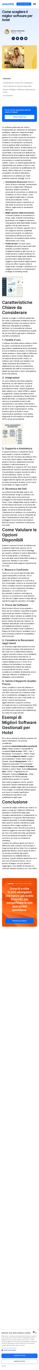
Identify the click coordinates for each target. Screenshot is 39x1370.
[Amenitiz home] (8, 4)
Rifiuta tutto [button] (19, 1361)
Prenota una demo (24, 4)
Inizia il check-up (19, 117)
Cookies (3, 1366)
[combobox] (34, 1332)
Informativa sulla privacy (8, 1348)
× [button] (35, 1333)
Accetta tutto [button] (19, 1355)
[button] (19, 1350)
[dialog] (19, 1349)
